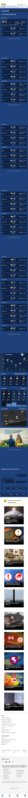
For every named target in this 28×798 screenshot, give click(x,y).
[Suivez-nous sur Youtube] (9, 762)
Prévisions (22, 7)
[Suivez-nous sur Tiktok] (12, 762)
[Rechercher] (18, 4)
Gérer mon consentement (7, 726)
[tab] (22, 354)
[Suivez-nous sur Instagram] (6, 762)
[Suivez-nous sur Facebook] (3, 762)
